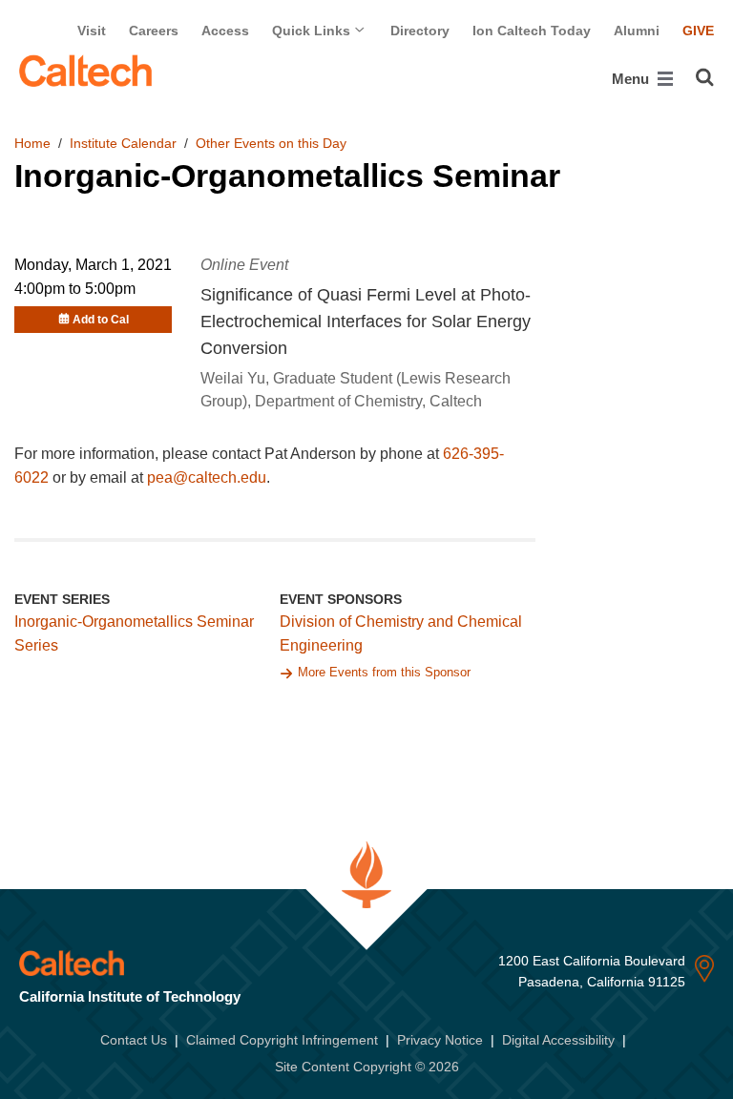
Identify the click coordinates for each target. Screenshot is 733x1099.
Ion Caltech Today (531, 30)
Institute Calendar (123, 143)
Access (225, 30)
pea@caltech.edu (206, 477)
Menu (632, 79)
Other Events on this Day (271, 143)
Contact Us (133, 1039)
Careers (153, 30)
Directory (420, 30)
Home (32, 143)
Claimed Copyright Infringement (282, 1039)
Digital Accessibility (558, 1039)
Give (698, 30)
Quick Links (313, 30)
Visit (91, 30)
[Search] (705, 77)
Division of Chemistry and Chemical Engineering (401, 633)
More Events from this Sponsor (384, 672)
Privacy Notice (440, 1039)
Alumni (637, 30)
